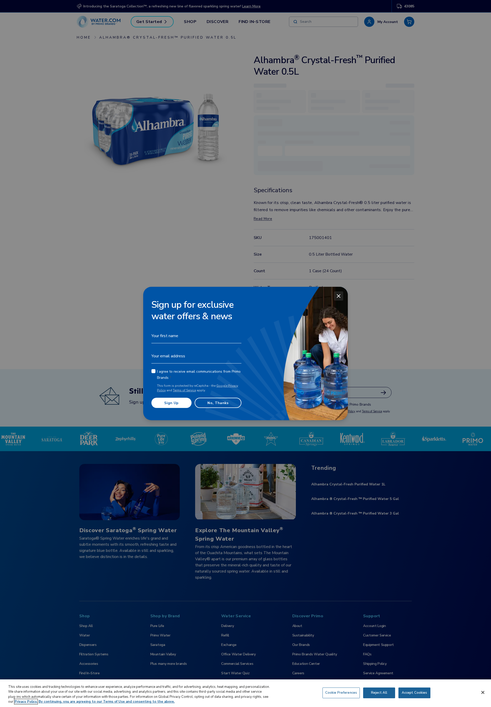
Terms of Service (184, 390)
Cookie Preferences (341, 692)
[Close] (338, 296)
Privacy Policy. (26, 701)
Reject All (379, 692)
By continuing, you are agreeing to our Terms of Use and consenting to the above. (107, 701)
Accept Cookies (414, 692)
